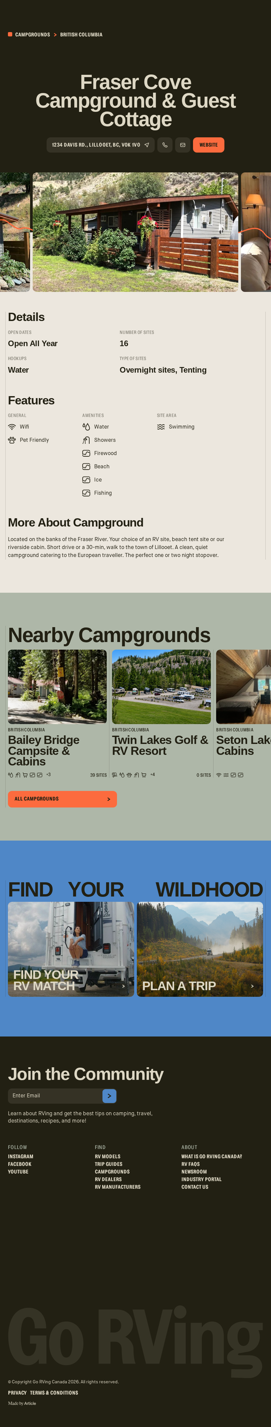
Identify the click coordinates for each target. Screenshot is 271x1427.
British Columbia (81, 34)
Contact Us (194, 1187)
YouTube (18, 1171)
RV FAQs (190, 1164)
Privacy (17, 1393)
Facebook (19, 1164)
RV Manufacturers (117, 1187)
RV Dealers (108, 1179)
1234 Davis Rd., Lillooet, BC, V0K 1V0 (96, 145)
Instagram (20, 1156)
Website (209, 145)
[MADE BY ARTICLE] (22, 1404)
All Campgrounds (36, 799)
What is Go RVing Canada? (211, 1156)
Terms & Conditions (54, 1393)
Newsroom (194, 1171)
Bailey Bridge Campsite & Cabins (43, 751)
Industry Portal (201, 1179)
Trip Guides (108, 1164)
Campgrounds (32, 34)
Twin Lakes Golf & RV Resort (160, 745)
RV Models (107, 1156)
